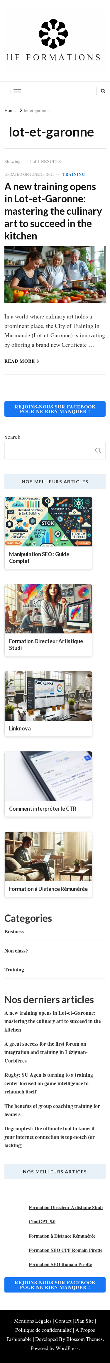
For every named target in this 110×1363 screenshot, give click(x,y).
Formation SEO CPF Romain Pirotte (65, 1250)
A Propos (85, 1329)
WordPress (67, 1347)
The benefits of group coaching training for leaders (52, 1110)
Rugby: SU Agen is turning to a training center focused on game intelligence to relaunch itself (48, 1083)
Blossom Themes (84, 1338)
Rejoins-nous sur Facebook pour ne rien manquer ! (55, 409)
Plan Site (84, 1320)
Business (14, 931)
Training (73, 174)
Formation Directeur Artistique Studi (66, 1207)
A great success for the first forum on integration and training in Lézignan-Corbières (46, 1052)
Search (12, 437)
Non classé (16, 950)
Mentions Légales (33, 1320)
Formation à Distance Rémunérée (62, 1235)
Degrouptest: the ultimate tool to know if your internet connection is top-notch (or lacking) (49, 1136)
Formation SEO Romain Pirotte (60, 1264)
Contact (63, 1320)
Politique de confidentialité (43, 1329)
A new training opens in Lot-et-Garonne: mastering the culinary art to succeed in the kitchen (53, 211)
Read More (19, 361)
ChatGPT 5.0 (42, 1221)
